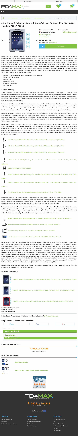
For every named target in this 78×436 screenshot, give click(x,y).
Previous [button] (2, 40)
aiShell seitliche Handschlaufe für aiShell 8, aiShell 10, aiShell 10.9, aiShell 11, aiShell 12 (34, 237)
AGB (55, 421)
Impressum (57, 430)
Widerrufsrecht (58, 424)
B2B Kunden (60, 1)
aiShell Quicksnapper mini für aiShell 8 (19, 168)
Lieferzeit (30, 424)
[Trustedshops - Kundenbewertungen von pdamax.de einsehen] (32, 382)
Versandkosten (53, 42)
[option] (19, 40)
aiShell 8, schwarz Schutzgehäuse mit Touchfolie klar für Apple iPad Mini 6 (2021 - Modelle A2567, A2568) (44, 279)
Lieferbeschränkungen (34, 421)
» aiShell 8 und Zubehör (11, 331)
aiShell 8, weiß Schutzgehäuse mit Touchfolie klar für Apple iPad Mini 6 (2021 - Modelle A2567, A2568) (43, 290)
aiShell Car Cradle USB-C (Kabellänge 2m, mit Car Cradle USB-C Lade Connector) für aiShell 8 (36, 146)
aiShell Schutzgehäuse (12, 338)
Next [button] (36, 40)
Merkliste (4, 421)
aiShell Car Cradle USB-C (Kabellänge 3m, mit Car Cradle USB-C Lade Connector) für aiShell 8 (36, 152)
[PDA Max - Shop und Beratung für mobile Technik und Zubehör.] (3, 18)
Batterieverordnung (59, 419)
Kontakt (55, 428)
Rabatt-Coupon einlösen (8, 424)
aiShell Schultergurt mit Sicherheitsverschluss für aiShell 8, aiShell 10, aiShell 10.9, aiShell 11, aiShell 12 (39, 218)
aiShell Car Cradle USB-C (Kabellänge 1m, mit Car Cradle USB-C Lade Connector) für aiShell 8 (36, 139)
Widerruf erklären (6, 419)
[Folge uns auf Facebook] (39, 411)
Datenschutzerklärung (60, 426)
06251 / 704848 (40, 348)
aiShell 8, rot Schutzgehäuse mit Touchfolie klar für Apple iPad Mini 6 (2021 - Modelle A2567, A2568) (42, 301)
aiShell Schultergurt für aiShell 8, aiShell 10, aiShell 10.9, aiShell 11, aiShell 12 (31, 230)
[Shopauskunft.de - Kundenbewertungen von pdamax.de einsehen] (39, 382)
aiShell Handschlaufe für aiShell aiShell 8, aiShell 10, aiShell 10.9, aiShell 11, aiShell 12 (34, 224)
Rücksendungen (32, 426)
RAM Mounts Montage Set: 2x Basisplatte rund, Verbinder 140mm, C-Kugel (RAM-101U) (34, 192)
